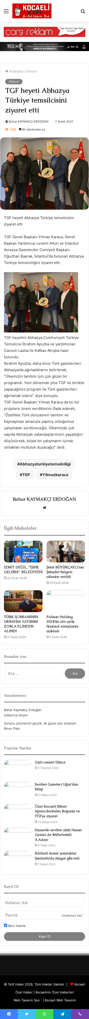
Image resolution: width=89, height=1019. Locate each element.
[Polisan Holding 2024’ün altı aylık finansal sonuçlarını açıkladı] (65, 601)
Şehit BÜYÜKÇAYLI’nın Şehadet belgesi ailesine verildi (65, 572)
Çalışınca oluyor (16, 715)
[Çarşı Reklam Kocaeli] (44, 31)
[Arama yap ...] (82, 12)
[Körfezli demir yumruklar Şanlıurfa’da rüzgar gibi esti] (17, 860)
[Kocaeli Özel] (31, 10)
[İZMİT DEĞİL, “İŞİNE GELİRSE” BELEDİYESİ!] (23, 551)
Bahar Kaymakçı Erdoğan (23, 710)
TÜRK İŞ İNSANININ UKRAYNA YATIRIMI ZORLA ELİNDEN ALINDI (21, 624)
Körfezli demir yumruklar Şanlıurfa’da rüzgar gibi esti (57, 855)
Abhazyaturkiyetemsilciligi (45, 463)
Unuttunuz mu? (72, 915)
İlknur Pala (12, 728)
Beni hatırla (16, 926)
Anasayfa (15, 71)
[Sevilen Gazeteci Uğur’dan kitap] (17, 791)
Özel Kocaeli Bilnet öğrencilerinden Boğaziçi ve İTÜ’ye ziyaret (57, 811)
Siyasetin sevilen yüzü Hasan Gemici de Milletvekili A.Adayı (58, 835)
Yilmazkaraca (55, 474)
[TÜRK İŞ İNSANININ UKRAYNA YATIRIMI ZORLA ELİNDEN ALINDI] (23, 601)
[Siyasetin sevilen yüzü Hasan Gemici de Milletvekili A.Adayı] (17, 837)
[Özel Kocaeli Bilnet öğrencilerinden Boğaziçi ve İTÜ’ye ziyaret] (17, 813)
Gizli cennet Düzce (50, 762)
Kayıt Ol (44, 936)
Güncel (31, 71)
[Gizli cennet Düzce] (17, 769)
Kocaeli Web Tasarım (60, 1000)
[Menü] (6, 12)
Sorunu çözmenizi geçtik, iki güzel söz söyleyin (40, 723)
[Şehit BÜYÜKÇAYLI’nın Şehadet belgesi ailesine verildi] (65, 551)
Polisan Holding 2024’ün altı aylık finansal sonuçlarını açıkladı (62, 624)
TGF (26, 474)
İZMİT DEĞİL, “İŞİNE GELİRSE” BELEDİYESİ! (23, 569)
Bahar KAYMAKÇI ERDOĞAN (28, 121)
